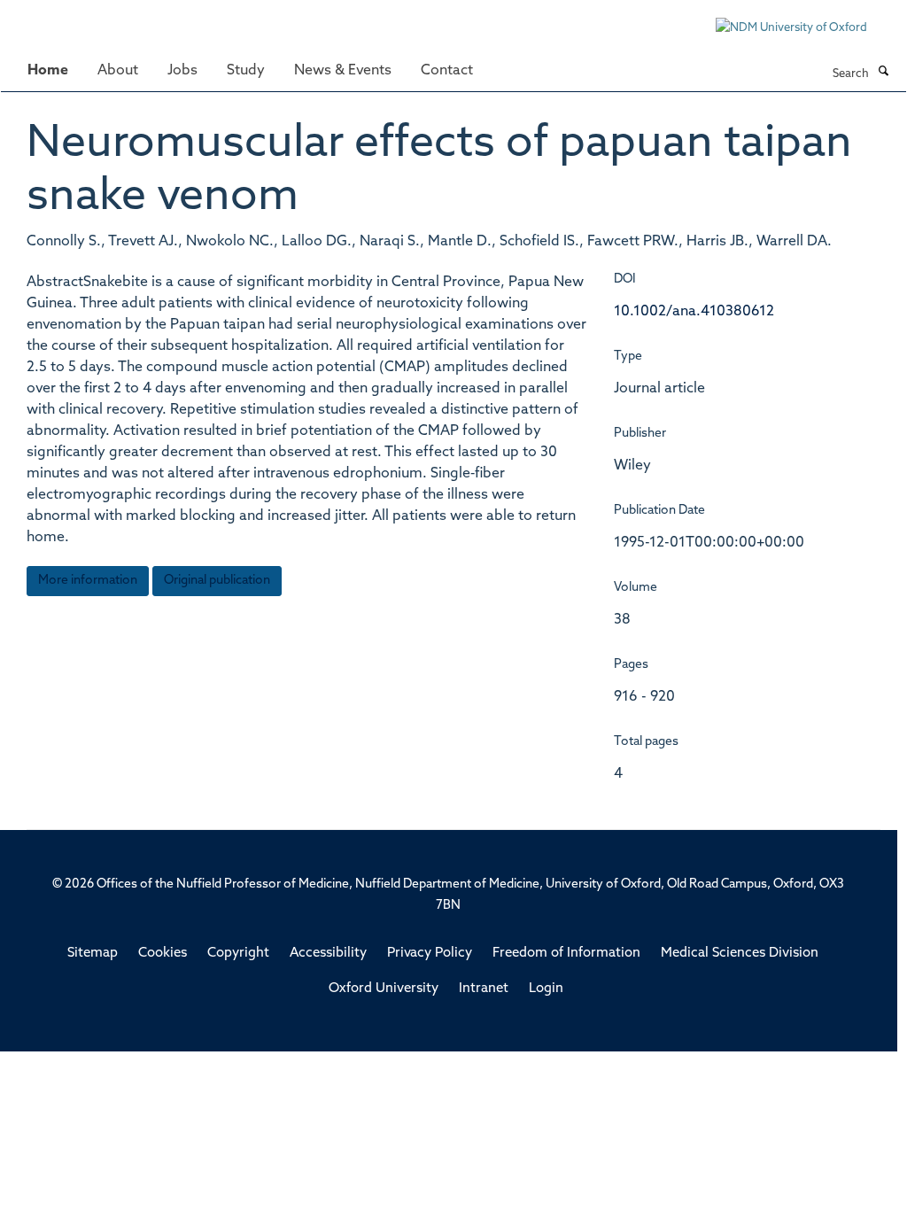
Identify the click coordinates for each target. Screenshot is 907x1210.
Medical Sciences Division (739, 953)
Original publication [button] (217, 580)
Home (47, 71)
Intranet (483, 989)
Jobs (182, 71)
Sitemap (92, 953)
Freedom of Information (566, 953)
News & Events (342, 71)
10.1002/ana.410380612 (694, 312)
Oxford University (383, 989)
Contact (447, 71)
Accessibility (328, 953)
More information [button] (87, 580)
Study (246, 71)
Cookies (162, 953)
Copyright (238, 953)
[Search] (883, 72)
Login (546, 989)
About (117, 71)
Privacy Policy (429, 953)
